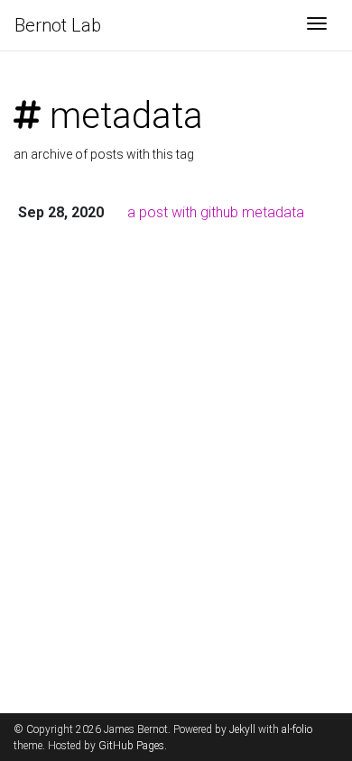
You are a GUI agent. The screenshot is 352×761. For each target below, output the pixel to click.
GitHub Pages (131, 745)
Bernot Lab (57, 25)
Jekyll (242, 729)
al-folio (297, 729)
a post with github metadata (215, 212)
